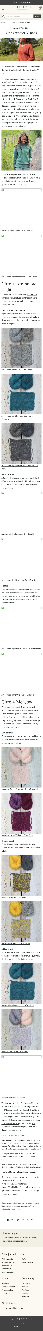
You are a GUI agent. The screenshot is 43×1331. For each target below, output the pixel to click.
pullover (4, 1209)
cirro (3, 1206)
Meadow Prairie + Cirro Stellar (13, 1097)
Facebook (26, 1293)
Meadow (29, 717)
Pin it (31, 1220)
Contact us (6, 1293)
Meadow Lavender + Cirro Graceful (14, 1051)
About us (5, 1283)
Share (12, 1220)
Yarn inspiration (8, 1272)
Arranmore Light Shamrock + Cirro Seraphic (17, 534)
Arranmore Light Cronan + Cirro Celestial (19, 580)
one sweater (16, 1206)
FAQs (24, 1259)
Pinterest (25, 1297)
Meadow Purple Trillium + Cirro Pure (17, 835)
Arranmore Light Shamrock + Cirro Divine (19, 276)
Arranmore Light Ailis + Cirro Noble (16, 369)
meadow (8, 1206)
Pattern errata (27, 1262)
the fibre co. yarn (14, 1209)
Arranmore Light (29, 1116)
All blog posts (7, 1259)
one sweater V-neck (28, 1206)
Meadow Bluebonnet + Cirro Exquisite (17, 1005)
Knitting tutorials (8, 1262)
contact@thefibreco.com (12, 1308)
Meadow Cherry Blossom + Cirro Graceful (19, 789)
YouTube (25, 1290)
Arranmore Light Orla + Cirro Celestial (17, 695)
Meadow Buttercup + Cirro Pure (13, 897)
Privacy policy (7, 1290)
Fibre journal (11, 22)
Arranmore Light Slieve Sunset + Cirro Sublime (21, 648)
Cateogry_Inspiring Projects (28, 1203)
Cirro (34, 298)
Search (37, 16)
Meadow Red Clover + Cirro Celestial (17, 230)
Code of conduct (8, 1286)
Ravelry (25, 1286)
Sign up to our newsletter (21, 2)
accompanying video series (29, 116)
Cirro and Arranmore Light (20, 1106)
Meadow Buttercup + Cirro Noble (15, 943)
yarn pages (17, 1130)
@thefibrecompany (9, 1190)
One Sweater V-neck (10, 1123)
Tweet (22, 1220)
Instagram (26, 1283)
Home (3, 22)
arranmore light (12, 1203)
